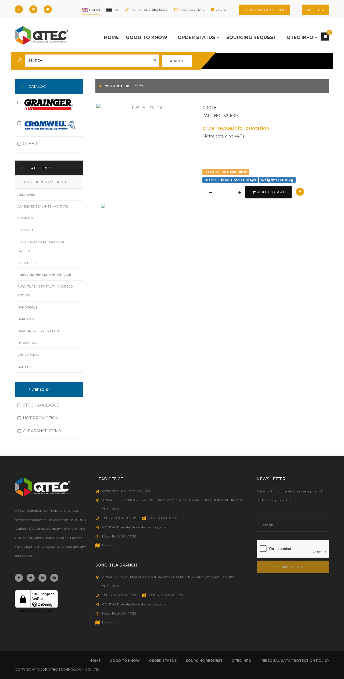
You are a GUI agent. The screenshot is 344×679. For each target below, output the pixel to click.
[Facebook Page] (19, 9)
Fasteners (26, 263)
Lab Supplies (28, 355)
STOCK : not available (226, 171)
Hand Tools (27, 307)
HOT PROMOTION (41, 418)
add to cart (271, 192)
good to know (146, 37)
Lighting (24, 367)
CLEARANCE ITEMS (42, 431)
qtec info (300, 37)
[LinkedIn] (42, 578)
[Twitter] (33, 9)
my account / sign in (264, 10)
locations (109, 545)
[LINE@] (48, 9)
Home (111, 37)
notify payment (192, 10)
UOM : (211, 179)
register (315, 10)
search (177, 61)
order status (197, 37)
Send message (293, 567)
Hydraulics (27, 343)
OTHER (30, 143)
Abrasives (26, 195)
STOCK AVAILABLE (41, 405)
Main (138, 85)
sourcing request (251, 37)
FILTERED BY (39, 389)
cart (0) (221, 10)
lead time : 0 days (238, 179)
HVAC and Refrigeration (38, 331)
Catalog (37, 86)
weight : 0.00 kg (277, 179)
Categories (39, 168)
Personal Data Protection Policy (294, 661)
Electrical (26, 230)
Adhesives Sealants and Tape (42, 206)
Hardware (26, 319)
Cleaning (25, 218)
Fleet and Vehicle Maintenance (44, 275)
